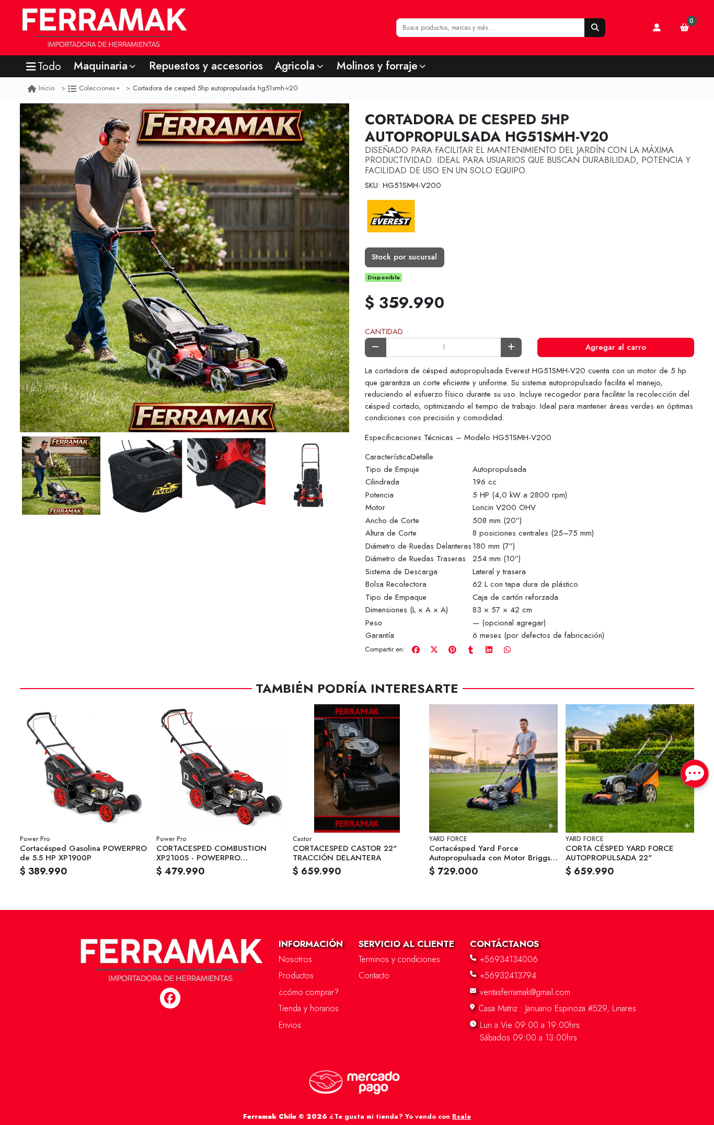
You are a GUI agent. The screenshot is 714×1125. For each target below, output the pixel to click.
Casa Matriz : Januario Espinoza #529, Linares (557, 1008)
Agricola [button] (294, 66)
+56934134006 (509, 959)
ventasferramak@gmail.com (525, 992)
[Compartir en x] (434, 650)
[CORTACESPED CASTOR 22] (357, 768)
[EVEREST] (391, 216)
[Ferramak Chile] (185, 28)
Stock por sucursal (404, 257)
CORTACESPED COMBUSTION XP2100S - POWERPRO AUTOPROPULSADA (211, 858)
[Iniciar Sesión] (657, 27)
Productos (296, 975)
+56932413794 (508, 975)
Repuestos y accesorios (206, 66)
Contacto (374, 975)
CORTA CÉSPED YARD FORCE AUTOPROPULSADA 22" (620, 853)
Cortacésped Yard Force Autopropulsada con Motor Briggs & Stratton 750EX (489, 858)
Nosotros (295, 959)
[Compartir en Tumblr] (470, 650)
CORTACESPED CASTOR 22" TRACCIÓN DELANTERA (345, 853)
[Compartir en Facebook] (415, 650)
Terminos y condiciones (399, 959)
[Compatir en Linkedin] (489, 650)
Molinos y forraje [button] (377, 66)
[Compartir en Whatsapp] (507, 650)
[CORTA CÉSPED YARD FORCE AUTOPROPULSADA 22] (630, 768)
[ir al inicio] (170, 948)
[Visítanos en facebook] (170, 998)
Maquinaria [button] (101, 66)
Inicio (46, 88)
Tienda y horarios (309, 1008)
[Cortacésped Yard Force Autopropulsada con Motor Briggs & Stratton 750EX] (493, 768)
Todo (49, 66)
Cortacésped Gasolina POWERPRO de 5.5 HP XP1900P (83, 853)
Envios (290, 1025)
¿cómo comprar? (309, 992)
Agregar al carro (615, 347)
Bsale (461, 1116)
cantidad (384, 331)
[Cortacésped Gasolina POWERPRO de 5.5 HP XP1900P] (84, 768)
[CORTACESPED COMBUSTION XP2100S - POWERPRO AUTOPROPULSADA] (220, 768)
